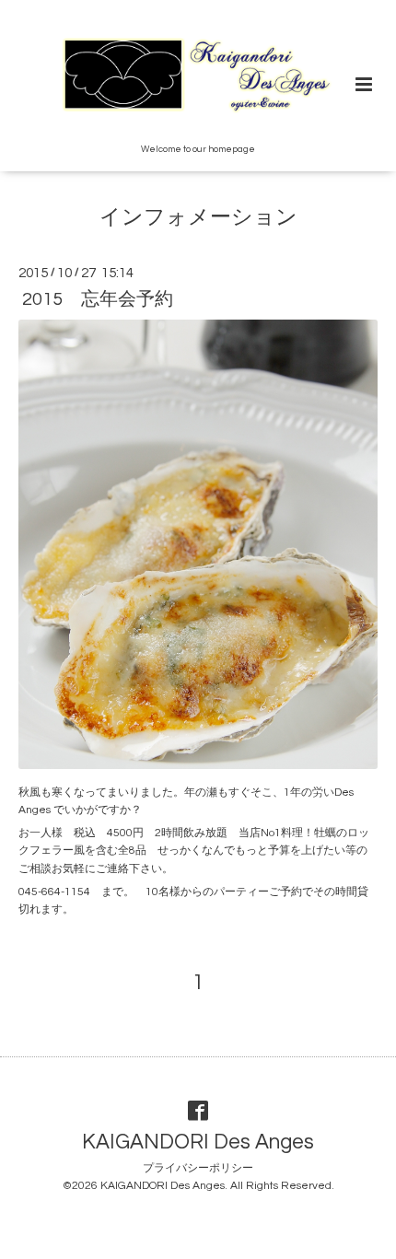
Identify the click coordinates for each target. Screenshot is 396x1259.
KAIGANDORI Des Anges (198, 1142)
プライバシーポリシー (198, 1168)
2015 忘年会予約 (97, 299)
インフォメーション (198, 217)
